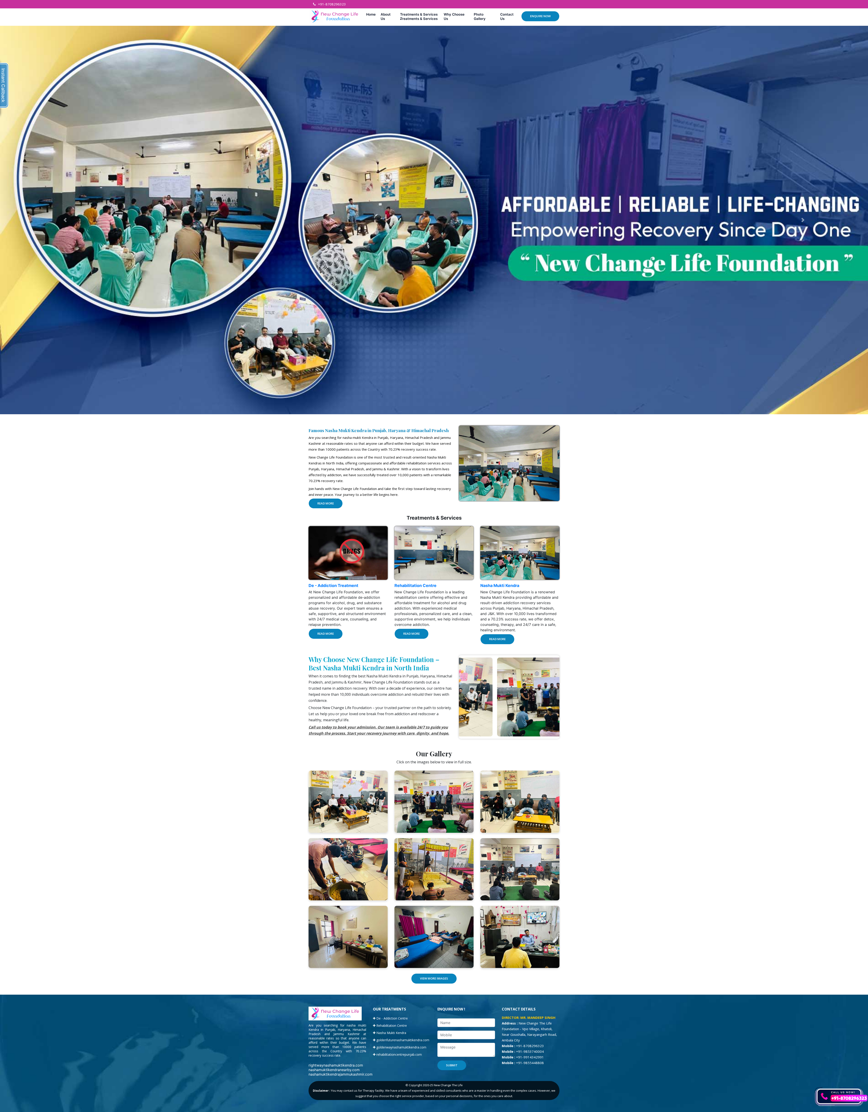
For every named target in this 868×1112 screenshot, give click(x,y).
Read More (325, 503)
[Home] (371, 14)
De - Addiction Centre (391, 1018)
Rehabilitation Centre (415, 585)
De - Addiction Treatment (333, 585)
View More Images (434, 978)
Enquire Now (540, 16)
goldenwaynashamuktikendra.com (400, 1047)
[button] (420, 16)
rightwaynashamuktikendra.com (336, 1065)
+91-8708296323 (332, 4)
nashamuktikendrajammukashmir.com (341, 1074)
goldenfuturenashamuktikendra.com (402, 1040)
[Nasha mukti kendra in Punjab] (348, 801)
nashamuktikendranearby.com (334, 1069)
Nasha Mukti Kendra (499, 585)
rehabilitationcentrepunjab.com (398, 1054)
